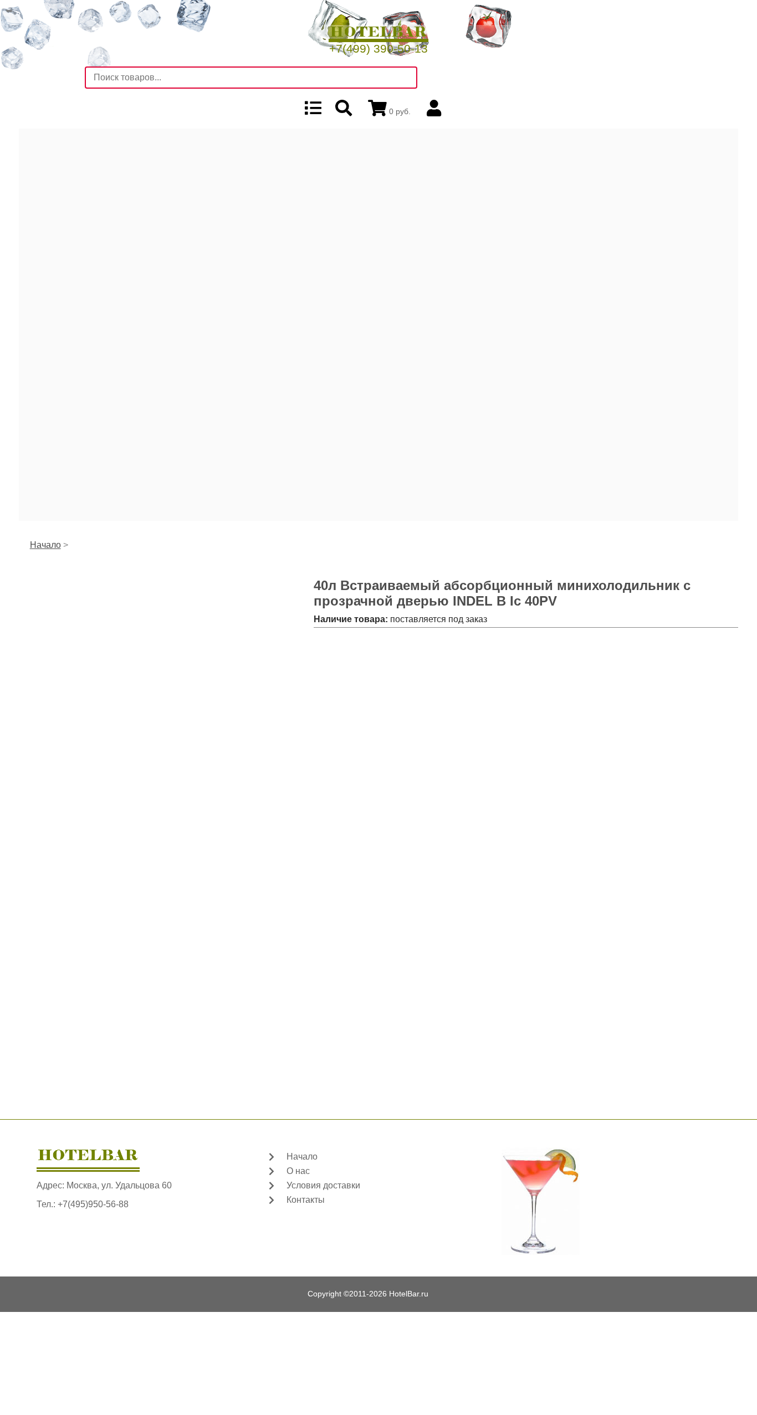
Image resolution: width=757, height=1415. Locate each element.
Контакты (306, 1199)
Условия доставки (323, 1185)
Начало (45, 545)
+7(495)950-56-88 (93, 1204)
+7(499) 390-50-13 (378, 48)
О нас (298, 1171)
